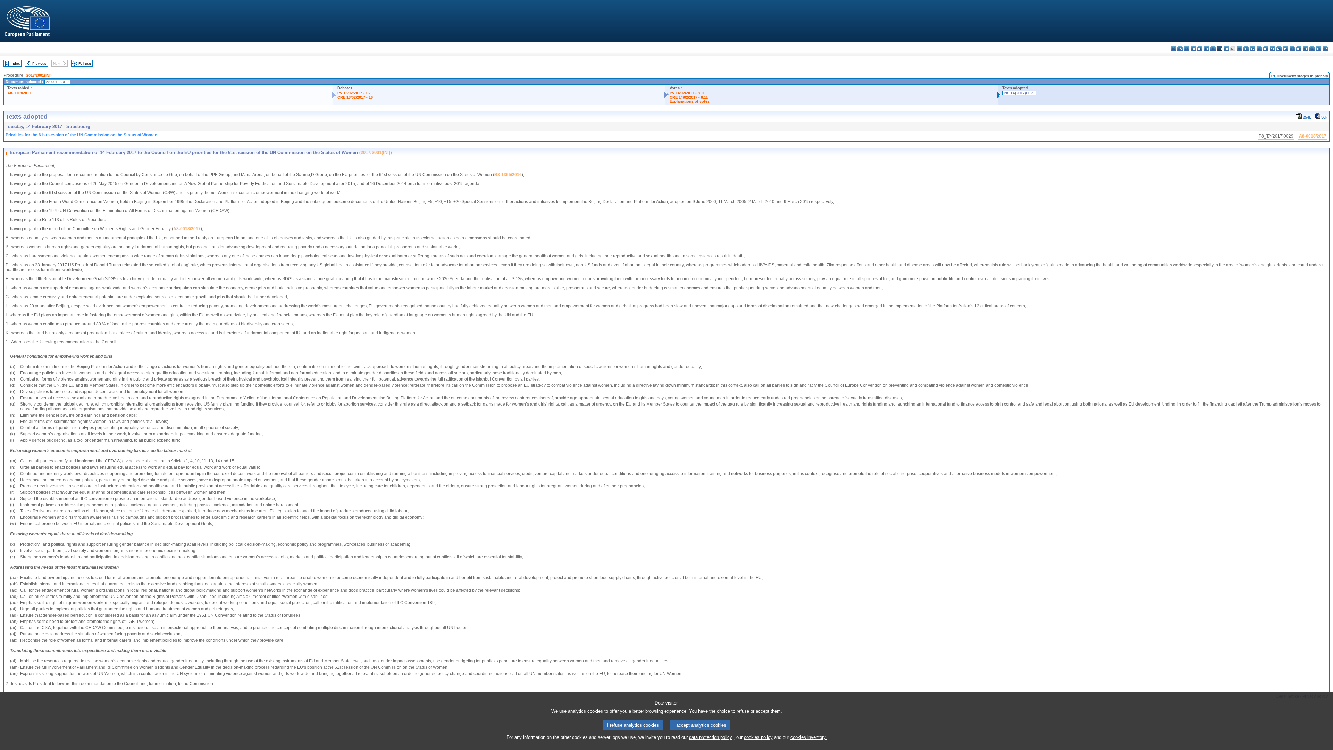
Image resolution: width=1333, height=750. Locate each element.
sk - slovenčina (1305, 48)
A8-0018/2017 (19, 93)
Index (15, 63)
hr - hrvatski (1239, 48)
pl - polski (1285, 48)
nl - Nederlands (1279, 48)
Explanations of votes (690, 101)
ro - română (1298, 48)
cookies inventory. (808, 737)
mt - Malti (1272, 48)
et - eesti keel (1206, 48)
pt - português (1292, 48)
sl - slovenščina (1312, 48)
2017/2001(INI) (39, 75)
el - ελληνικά (1213, 48)
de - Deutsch (1199, 48)
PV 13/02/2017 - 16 (353, 93)
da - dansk (1193, 48)
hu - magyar (1265, 48)
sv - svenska (1325, 48)
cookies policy (758, 737)
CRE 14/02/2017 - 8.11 (689, 97)
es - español (1180, 48)
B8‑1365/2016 (508, 174)
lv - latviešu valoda (1252, 48)
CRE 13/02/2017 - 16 (355, 97)
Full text (84, 63)
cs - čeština (1186, 48)
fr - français (1226, 48)
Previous (39, 63)
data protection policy (710, 737)
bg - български (1173, 48)
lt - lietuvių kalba (1259, 48)
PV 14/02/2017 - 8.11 (687, 93)
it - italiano (1246, 48)
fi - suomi (1318, 48)
